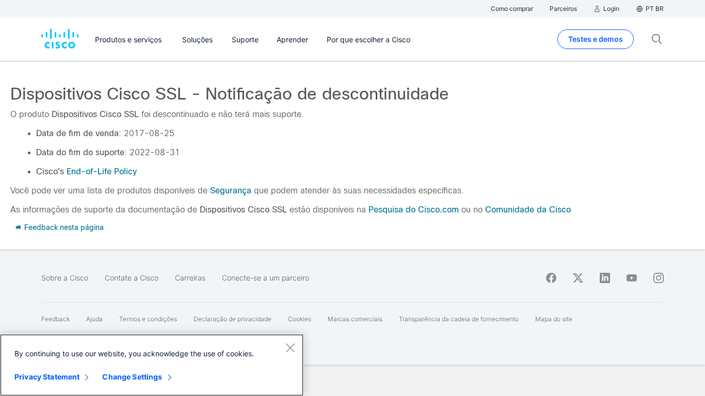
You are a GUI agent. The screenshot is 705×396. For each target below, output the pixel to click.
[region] (151, 365)
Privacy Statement (46, 376)
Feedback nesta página (63, 227)
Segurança (230, 190)
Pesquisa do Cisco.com (413, 209)
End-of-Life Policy (102, 171)
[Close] (290, 347)
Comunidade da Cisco (528, 209)
